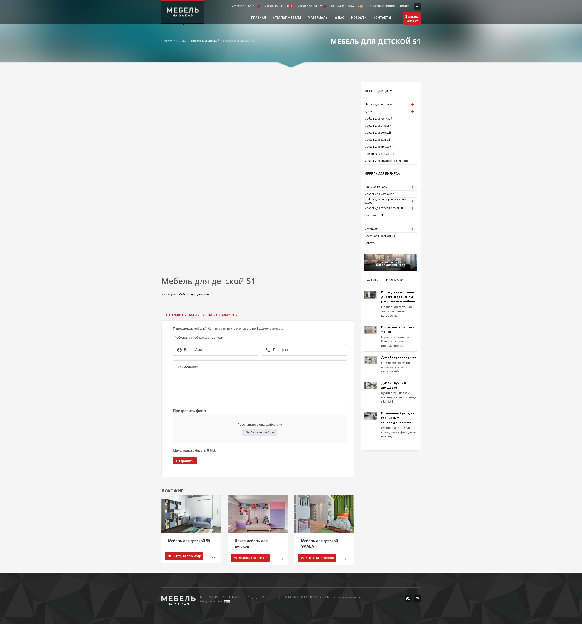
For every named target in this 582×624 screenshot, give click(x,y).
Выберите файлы (260, 432)
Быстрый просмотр (186, 556)
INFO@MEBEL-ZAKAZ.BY (345, 6)
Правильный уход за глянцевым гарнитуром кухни (397, 417)
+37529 (244, 6)
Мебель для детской (193, 294)
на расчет (411, 18)
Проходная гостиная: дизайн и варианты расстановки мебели (398, 296)
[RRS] (408, 598)
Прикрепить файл (189, 411)
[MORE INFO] (214, 557)
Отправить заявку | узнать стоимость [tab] (201, 315)
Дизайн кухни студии (398, 357)
